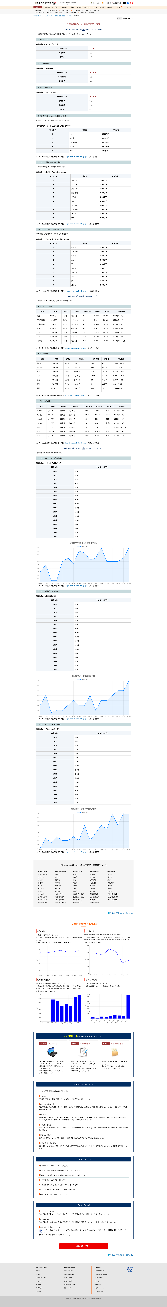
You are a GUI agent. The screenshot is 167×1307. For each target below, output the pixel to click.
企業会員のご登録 (68, 1270)
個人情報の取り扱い (41, 1277)
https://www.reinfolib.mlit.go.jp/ (76, 156)
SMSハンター (98, 1281)
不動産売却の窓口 (99, 1270)
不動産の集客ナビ (99, 1277)
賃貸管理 (79, 7)
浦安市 (110, 885)
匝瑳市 (75, 891)
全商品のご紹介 (68, 1281)
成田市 (110, 877)
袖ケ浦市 (58, 888)
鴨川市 (40, 885)
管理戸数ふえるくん (100, 1284)
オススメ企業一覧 (52, 10)
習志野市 (93, 880)
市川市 (75, 874)
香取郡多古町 (42, 897)
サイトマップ (39, 1291)
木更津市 (41, 877)
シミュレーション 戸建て (93, 10)
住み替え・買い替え (70, 12)
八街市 (75, 888)
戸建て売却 (58, 12)
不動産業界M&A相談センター (102, 1274)
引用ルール (38, 1284)
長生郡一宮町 (42, 899)
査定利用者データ (77, 10)
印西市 (92, 888)
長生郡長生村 (77, 899)
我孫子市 (111, 883)
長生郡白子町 (95, 899)
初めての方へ (96, 3)
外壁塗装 (101, 7)
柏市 (109, 880)
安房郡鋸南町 (95, 902)
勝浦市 (40, 883)
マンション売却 (39, 12)
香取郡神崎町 (112, 894)
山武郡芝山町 (95, 897)
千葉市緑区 (111, 871)
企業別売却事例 (64, 10)
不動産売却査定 (39, 10)
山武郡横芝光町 (113, 897)
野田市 (75, 877)
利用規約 (38, 1274)
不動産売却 (37, 7)
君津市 (75, 885)
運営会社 (38, 1270)
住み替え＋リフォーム (90, 7)
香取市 (92, 891)
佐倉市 (40, 880)
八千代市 (93, 883)
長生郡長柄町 (112, 899)
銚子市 (57, 874)
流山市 (75, 883)
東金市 (57, 880)
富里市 (40, 891)
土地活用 (72, 7)
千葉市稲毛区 (77, 871)
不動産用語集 (39, 1288)
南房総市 (58, 891)
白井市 (110, 888)
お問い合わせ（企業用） (70, 1284)
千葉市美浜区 (42, 874)
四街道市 (41, 888)
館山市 (110, 874)
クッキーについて (40, 1281)
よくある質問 (107, 3)
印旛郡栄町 (94, 894)
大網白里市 (59, 894)
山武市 (110, 891)
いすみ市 (41, 894)
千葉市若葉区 (95, 871)
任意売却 (54, 7)
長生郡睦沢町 (60, 899)
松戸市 (57, 877)
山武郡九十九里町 (79, 897)
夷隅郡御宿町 (77, 902)
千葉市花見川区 (60, 871)
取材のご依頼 (67, 1288)
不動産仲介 (92, 12)
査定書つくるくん (99, 1288)
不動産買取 (47, 7)
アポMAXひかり (99, 1291)
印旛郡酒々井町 (78, 894)
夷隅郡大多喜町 (60, 902)
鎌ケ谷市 (58, 885)
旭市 (74, 880)
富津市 (92, 885)
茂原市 (92, 877)
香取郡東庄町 (60, 897)
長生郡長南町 (42, 902)
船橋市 (92, 874)
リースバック (63, 7)
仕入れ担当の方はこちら (70, 1274)
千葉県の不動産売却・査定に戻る (122, 913)
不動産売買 (82, 12)
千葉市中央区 (42, 871)
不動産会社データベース (113, 7)
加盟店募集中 (117, 3)
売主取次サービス (68, 1277)
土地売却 (49, 12)
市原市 (57, 883)
